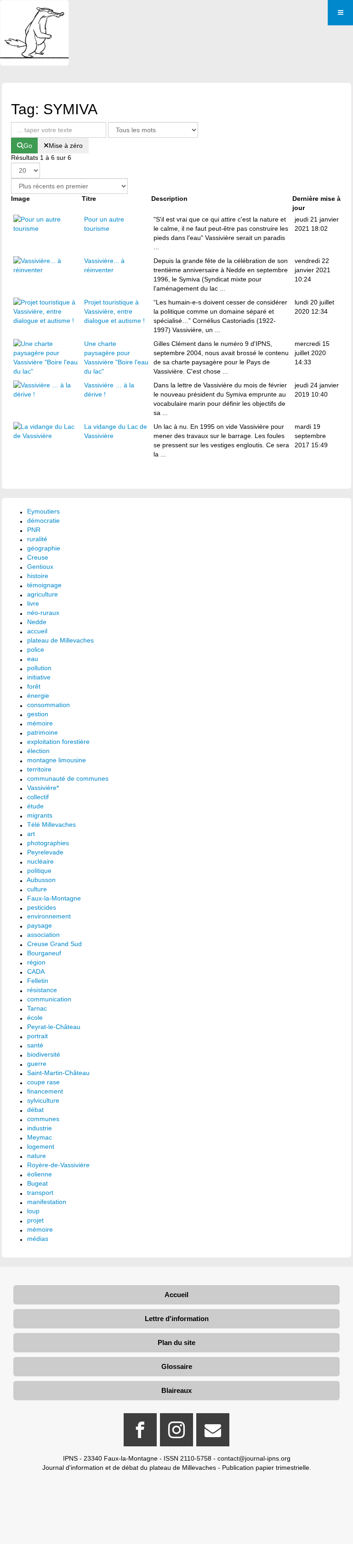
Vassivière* (43, 787)
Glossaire (176, 1366)
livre (33, 603)
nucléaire (40, 861)
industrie (39, 1128)
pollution (39, 668)
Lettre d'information (177, 1318)
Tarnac (37, 1008)
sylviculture (43, 1100)
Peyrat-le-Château (53, 1026)
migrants (39, 815)
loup (33, 1211)
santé (35, 1045)
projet (35, 1220)
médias (37, 1238)
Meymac (39, 1137)
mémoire (40, 723)
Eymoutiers (43, 511)
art (31, 833)
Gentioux (40, 566)
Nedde (36, 622)
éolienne (39, 1174)
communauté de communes (67, 778)
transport (40, 1192)
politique (39, 870)
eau (32, 658)
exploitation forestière (58, 741)
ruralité (37, 539)
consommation (48, 704)
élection (38, 750)
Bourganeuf (44, 953)
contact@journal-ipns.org (253, 1458)
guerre (36, 1063)
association (43, 934)
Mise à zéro (66, 145)
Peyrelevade (45, 852)
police (35, 649)
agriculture (42, 594)
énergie (38, 695)
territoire (39, 769)
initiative (39, 677)
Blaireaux (176, 1390)
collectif (38, 797)
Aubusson (41, 879)
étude (35, 806)
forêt (33, 686)
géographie (43, 548)
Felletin (37, 980)
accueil (37, 631)
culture (37, 889)
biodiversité (43, 1054)
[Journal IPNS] (34, 12)
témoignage (44, 585)
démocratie (43, 520)
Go (27, 145)
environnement (49, 916)
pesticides (41, 907)
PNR (33, 529)
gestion (37, 714)
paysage (39, 925)
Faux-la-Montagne (54, 898)
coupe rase (43, 1082)
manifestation (46, 1201)
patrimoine (42, 732)
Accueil (176, 1294)
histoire (37, 575)
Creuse (37, 557)
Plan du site (176, 1342)
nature (36, 1155)
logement (40, 1146)
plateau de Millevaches (60, 640)
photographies (48, 843)
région (36, 962)
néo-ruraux (43, 612)
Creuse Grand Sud (54, 943)
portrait (37, 1036)
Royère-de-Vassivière (58, 1165)
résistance (42, 990)
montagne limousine (56, 760)
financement (45, 1091)
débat (35, 1109)
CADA (36, 971)
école (35, 1017)
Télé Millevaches (51, 824)
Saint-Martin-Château (58, 1072)
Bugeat (37, 1183)
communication (49, 999)
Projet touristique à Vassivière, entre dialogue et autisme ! (114, 311)
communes (43, 1119)
